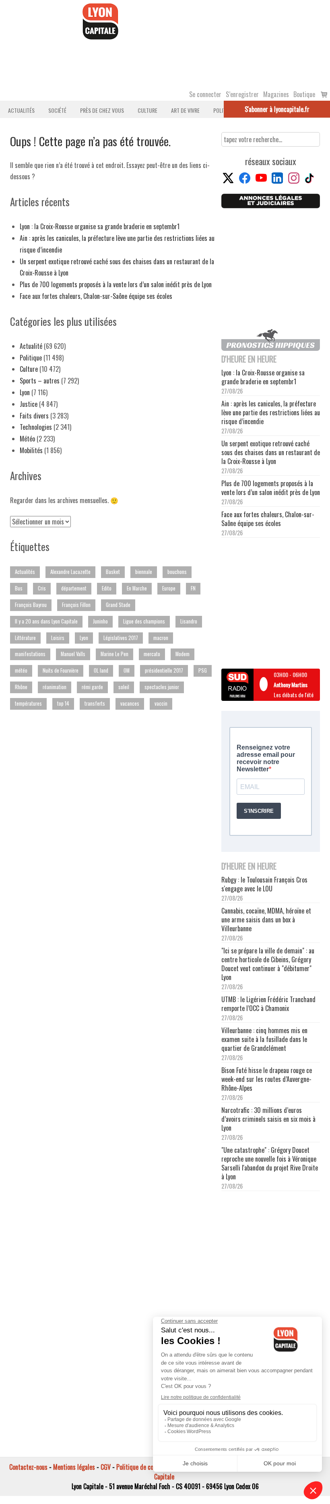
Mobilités (31, 450)
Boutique (304, 94)
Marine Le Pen (114, 654)
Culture (147, 110)
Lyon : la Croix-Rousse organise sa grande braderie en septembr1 (99, 226)
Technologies (36, 427)
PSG (202, 670)
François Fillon (76, 605)
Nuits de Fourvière (60, 670)
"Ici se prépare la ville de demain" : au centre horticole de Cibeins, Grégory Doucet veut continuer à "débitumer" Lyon (267, 964)
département (74, 588)
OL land (101, 670)
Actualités (21, 110)
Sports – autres (40, 380)
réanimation (54, 687)
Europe (168, 588)
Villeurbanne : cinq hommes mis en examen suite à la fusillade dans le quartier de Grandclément (264, 1039)
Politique (31, 358)
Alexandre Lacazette (70, 572)
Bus (19, 588)
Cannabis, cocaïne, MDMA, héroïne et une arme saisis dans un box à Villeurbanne (266, 919)
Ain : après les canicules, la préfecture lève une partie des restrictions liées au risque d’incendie (270, 412)
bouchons (177, 572)
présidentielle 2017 (164, 670)
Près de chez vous (102, 110)
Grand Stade (118, 605)
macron (160, 638)
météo (21, 670)
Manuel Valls (73, 654)
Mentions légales (74, 1467)
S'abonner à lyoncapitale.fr (277, 109)
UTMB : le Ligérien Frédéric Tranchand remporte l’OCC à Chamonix (268, 1004)
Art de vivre (185, 110)
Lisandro (188, 621)
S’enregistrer (242, 94)
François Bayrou (31, 605)
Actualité (31, 346)
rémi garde (92, 687)
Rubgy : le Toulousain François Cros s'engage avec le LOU (264, 884)
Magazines (276, 94)
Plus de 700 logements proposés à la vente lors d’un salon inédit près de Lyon (116, 284)
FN (193, 588)
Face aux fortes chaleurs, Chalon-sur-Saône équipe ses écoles (96, 296)
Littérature (25, 638)
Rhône (21, 687)
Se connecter (205, 94)
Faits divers (34, 416)
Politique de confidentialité (150, 1467)
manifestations (30, 654)
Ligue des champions (144, 621)
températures (28, 703)
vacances (129, 703)
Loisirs (57, 638)
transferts (95, 703)
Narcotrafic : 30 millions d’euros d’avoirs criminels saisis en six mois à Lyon (268, 1119)
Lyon (25, 392)
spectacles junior (161, 687)
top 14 (63, 703)
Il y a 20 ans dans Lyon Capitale (46, 621)
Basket (113, 572)
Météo (27, 438)
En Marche (137, 588)
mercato (152, 654)
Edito (106, 588)
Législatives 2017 (120, 638)
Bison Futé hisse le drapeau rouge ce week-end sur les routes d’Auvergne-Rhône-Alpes (266, 1079)
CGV (106, 1467)
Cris (42, 588)
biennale (143, 572)
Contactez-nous (28, 1467)
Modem (182, 654)
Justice (28, 404)
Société (57, 110)
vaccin (161, 703)
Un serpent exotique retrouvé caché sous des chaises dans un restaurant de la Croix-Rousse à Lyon (270, 452)
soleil (123, 687)
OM (127, 670)
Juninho (100, 621)
